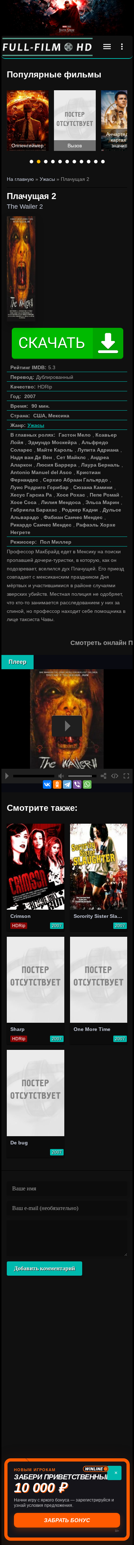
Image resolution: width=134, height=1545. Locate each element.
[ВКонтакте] (47, 784)
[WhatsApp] (87, 784)
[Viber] (77, 784)
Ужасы (36, 425)
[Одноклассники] (57, 784)
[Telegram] (67, 784)
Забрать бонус (67, 1520)
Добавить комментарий (44, 1268)
